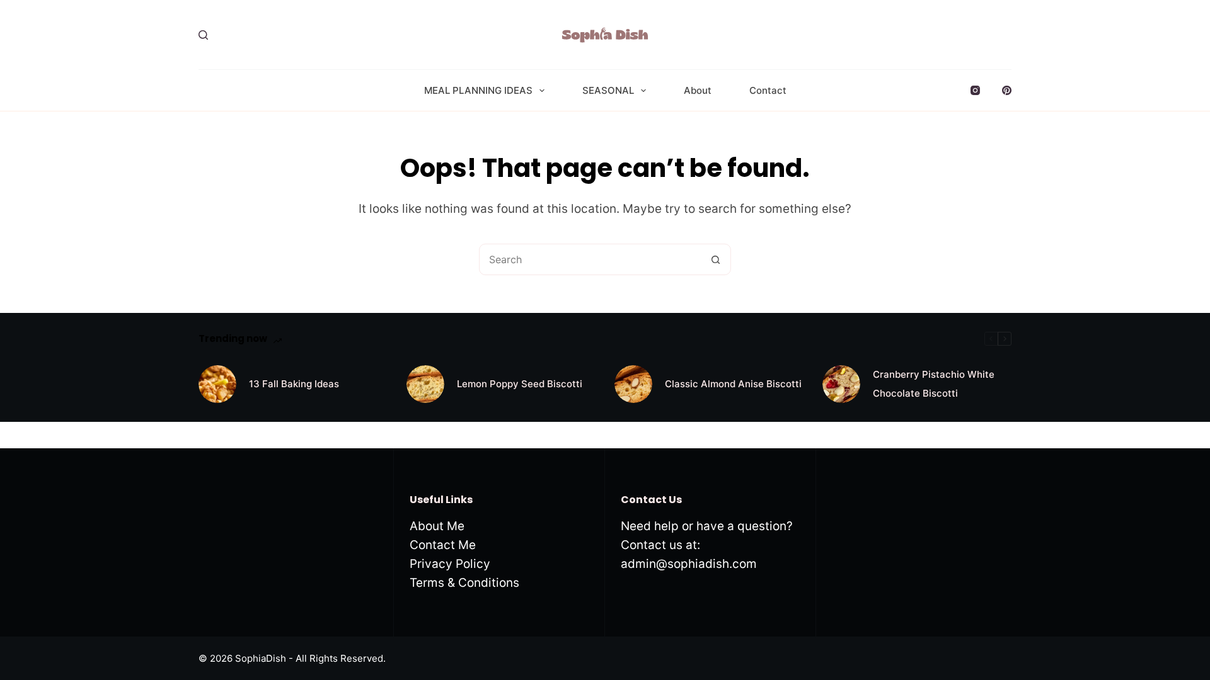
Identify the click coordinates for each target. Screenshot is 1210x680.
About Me (437, 526)
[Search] (203, 35)
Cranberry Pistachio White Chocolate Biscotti (933, 383)
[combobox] (590, 259)
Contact (767, 90)
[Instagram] (975, 90)
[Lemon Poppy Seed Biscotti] (425, 384)
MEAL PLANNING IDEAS (478, 90)
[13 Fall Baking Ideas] (217, 384)
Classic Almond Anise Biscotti (733, 384)
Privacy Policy (450, 564)
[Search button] (715, 259)
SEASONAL (608, 90)
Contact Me (443, 545)
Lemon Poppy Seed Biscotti (519, 384)
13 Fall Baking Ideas (294, 384)
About (698, 90)
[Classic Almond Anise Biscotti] (633, 384)
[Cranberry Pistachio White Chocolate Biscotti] (841, 384)
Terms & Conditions (464, 582)
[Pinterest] (1006, 90)
